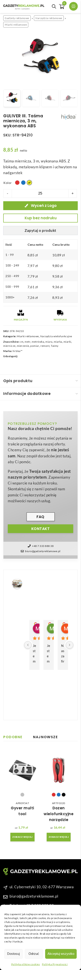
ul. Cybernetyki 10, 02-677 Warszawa (42, 887)
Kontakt (40, 528)
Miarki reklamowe (16, 24)
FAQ (40, 516)
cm (21, 341)
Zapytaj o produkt (40, 230)
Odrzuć (34, 953)
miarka (58, 341)
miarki (67, 341)
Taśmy (55, 345)
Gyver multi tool (22, 810)
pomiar (34, 345)
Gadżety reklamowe (17, 18)
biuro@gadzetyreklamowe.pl (42, 551)
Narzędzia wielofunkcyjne (56, 336)
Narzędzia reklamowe (48, 18)
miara (48, 341)
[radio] (17, 182)
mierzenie (23, 345)
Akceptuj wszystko (61, 953)
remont (44, 345)
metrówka (38, 341)
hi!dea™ (18, 351)
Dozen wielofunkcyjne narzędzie (58, 813)
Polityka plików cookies (25, 964)
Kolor (7, 183)
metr (27, 341)
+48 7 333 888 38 (43, 546)
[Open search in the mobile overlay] (54, 6)
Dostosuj (13, 953)
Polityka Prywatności (55, 964)
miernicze (9, 345)
